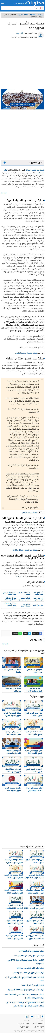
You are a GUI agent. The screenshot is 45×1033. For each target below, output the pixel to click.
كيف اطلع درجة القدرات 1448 (32, 985)
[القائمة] (2, 3)
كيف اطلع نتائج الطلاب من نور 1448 (30, 968)
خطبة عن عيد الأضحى (29, 512)
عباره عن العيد (38, 605)
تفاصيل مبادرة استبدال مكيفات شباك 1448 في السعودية (26, 961)
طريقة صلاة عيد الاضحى (24, 593)
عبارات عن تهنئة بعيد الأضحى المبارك (10, 605)
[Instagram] (27, 1016)
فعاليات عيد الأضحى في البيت (24, 598)
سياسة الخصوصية (23, 1023)
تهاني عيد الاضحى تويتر (25, 605)
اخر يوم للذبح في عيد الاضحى (9, 593)
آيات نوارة (19, 33)
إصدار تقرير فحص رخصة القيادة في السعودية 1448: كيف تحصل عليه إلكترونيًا (24, 996)
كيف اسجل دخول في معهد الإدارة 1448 (28, 972)
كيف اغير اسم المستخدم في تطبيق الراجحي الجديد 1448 (24, 979)
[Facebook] (42, 1016)
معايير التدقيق (39, 1026)
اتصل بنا (41, 1020)
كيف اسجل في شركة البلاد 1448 (31, 951)
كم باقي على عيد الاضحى (38, 593)
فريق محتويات (24, 1026)
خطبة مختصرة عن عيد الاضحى (26, 352)
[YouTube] (32, 1016)
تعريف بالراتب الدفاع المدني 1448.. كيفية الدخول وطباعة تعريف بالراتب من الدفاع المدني (25, 1004)
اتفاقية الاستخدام (38, 1023)
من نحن (26, 1020)
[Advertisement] (22, 64)
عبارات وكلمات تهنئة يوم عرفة (10, 598)
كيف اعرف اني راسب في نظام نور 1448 (28, 955)
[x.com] (37, 1016)
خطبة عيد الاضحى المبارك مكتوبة (25, 550)
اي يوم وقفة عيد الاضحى (38, 598)
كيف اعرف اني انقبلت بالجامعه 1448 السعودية (26, 989)
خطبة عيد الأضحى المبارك (35, 169)
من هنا (28, 524)
